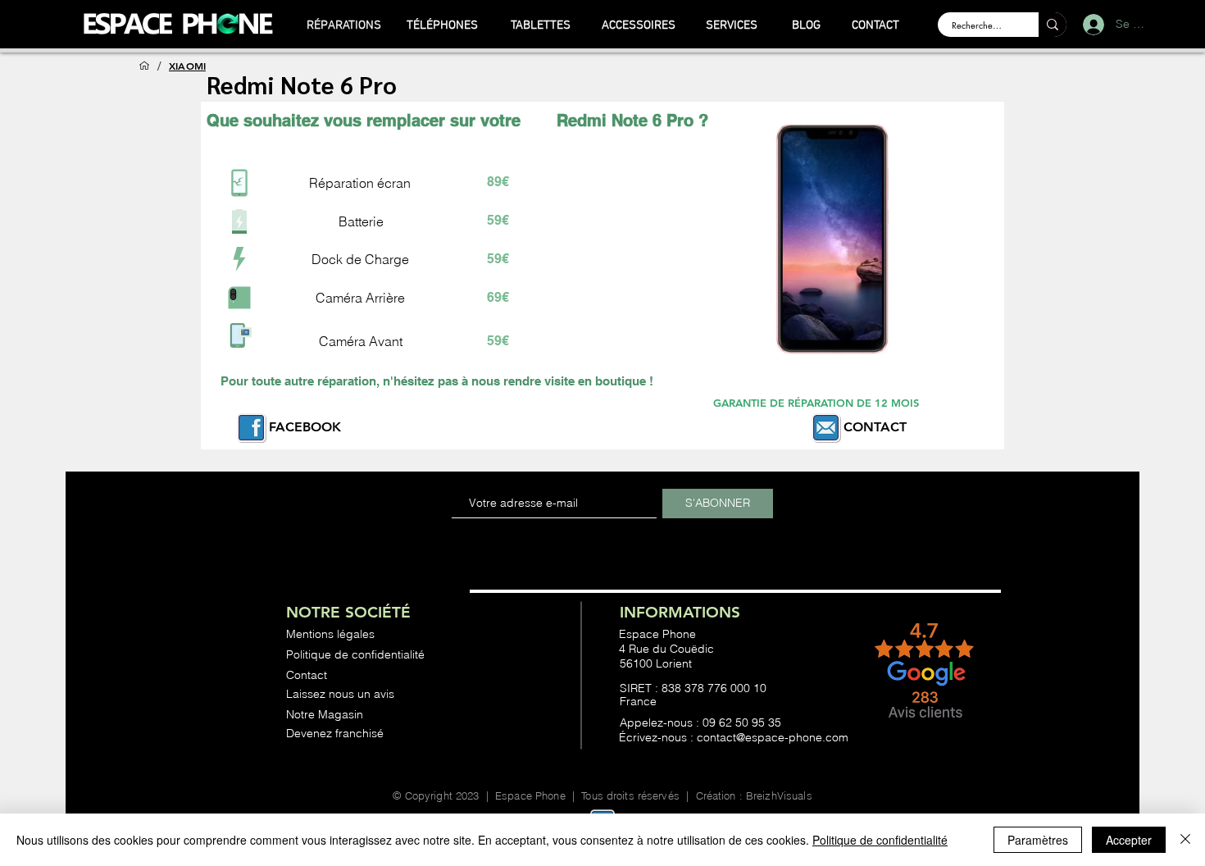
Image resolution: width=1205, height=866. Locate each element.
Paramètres (1037, 840)
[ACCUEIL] (144, 65)
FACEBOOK (305, 427)
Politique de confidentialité (880, 840)
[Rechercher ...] (1052, 24)
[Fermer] (1185, 840)
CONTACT (875, 427)
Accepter (1129, 840)
